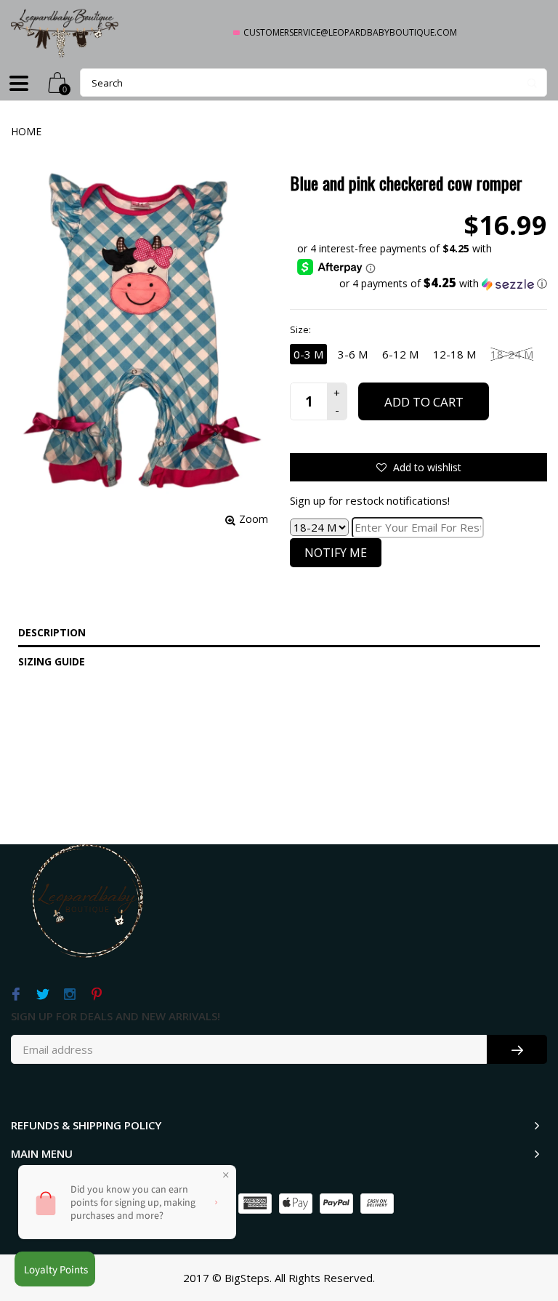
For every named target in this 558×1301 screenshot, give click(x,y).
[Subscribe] (517, 1049)
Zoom (253, 519)
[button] (422, 283)
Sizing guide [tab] (51, 661)
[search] (313, 82)
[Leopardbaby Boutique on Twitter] (42, 995)
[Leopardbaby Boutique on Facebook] (16, 995)
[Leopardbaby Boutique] (65, 32)
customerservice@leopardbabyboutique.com (350, 32)
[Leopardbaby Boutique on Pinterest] (96, 995)
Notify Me (335, 553)
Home (26, 131)
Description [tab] (52, 632)
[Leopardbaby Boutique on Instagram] (69, 995)
